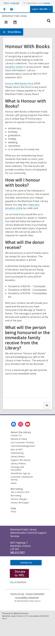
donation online (14, 66)
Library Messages (20, 502)
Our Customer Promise (22, 442)
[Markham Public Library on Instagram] (20, 424)
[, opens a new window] (19, 576)
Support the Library (21, 459)
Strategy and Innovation (17, 468)
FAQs (13, 511)
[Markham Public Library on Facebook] (13, 424)
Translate (46, 3)
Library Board (17, 456)
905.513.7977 (17, 552)
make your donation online (22, 206)
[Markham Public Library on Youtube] (27, 424)
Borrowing (16, 495)
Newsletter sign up (20, 473)
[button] (4, 9)
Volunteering (17, 452)
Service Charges (19, 498)
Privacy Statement (35, 593)
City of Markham (18, 581)
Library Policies (18, 463)
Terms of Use (17, 593)
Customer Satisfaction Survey (22, 478)
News (14, 483)
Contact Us (16, 435)
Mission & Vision (19, 438)
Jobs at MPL (17, 449)
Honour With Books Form (19, 83)
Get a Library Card (20, 491)
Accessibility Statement (27, 597)
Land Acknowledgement (23, 445)
